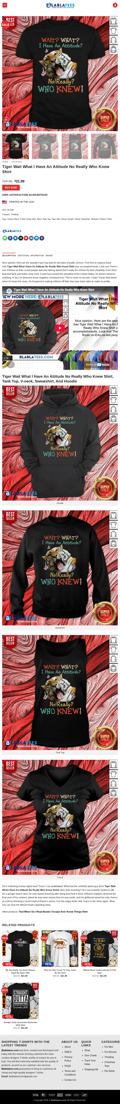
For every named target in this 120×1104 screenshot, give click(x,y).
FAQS (68, 1066)
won (51, 263)
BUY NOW (11, 187)
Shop (87, 1050)
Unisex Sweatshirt (82, 219)
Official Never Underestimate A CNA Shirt (99, 971)
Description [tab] (9, 256)
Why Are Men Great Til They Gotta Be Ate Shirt (60, 971)
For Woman (110, 1052)
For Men (108, 1047)
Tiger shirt (56, 219)
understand (57, 886)
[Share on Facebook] (10, 238)
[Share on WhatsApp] (4, 238)
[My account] (115, 5)
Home (5, 162)
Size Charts (90, 1055)
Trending (16, 162)
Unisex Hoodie (67, 219)
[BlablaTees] (11, 231)
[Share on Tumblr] (41, 238)
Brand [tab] (49, 256)
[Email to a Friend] (20, 238)
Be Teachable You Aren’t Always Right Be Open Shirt (20, 971)
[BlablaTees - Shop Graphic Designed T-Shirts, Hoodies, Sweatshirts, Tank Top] (60, 5)
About (68, 1047)
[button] (4, 5)
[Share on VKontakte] (31, 238)
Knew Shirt (31, 219)
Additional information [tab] (31, 256)
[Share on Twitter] (15, 238)
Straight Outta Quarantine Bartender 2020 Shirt (20, 1023)
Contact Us (70, 1080)
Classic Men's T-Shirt (16, 219)
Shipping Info (91, 1069)
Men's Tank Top (43, 219)
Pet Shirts (109, 1071)
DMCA (68, 1052)
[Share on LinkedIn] (36, 238)
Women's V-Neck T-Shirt (101, 219)
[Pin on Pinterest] (26, 238)
